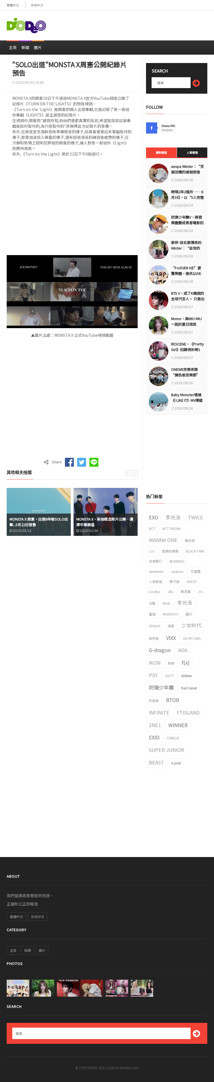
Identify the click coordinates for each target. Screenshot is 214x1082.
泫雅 (152, 603)
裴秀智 (154, 638)
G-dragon (160, 649)
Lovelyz (154, 591)
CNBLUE (173, 737)
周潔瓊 (186, 591)
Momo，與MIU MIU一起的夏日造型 (186, 321)
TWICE (195, 517)
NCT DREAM (171, 528)
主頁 (13, 47)
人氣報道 (192, 152)
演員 (170, 625)
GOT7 (169, 675)
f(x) (185, 662)
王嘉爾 (196, 571)
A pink (176, 763)
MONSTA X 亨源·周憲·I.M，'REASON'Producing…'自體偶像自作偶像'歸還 (105, 524)
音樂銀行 (155, 561)
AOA (182, 649)
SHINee (186, 675)
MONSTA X (170, 614)
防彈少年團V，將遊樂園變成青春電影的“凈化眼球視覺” (187, 222)
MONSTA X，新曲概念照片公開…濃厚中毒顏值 (39, 521)
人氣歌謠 (155, 581)
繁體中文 (13, 5)
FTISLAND (188, 712)
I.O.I (152, 551)
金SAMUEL (177, 561)
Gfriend (154, 625)
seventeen (156, 571)
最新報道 (161, 152)
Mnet (166, 603)
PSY (153, 675)
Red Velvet (189, 688)
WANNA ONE (163, 539)
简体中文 (37, 5)
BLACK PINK (195, 551)
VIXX (171, 637)
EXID (154, 737)
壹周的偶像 (170, 551)
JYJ (200, 591)
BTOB (172, 699)
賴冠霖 (190, 540)
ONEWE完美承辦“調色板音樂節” (185, 372)
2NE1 (155, 724)
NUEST (192, 581)
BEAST (156, 762)
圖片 (38, 47)
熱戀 (171, 663)
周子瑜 (174, 581)
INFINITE (159, 712)
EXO (153, 517)
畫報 (152, 614)
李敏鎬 (154, 700)
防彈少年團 (161, 687)
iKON (154, 662)
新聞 (25, 47)
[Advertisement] (142, 23)
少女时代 (191, 625)
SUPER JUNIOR (166, 749)
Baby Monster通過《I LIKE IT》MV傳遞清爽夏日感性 (187, 400)
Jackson (177, 571)
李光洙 (173, 517)
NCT (152, 528)
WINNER (178, 724)
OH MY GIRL (192, 638)
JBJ (170, 591)
